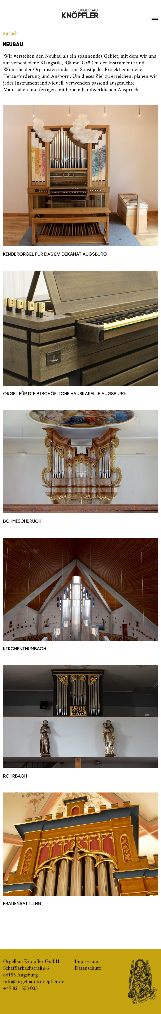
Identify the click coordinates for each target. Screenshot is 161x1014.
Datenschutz (88, 967)
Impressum (86, 961)
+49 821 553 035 (20, 988)
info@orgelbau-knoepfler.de (33, 981)
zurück (10, 33)
